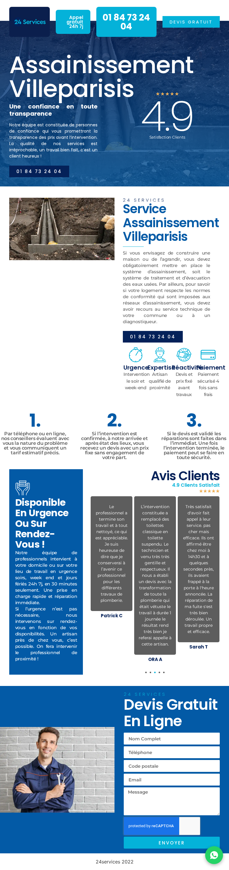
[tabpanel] (111, 558)
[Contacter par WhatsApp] (214, 855)
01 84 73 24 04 (126, 22)
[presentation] (146, 672)
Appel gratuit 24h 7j (74, 21)
